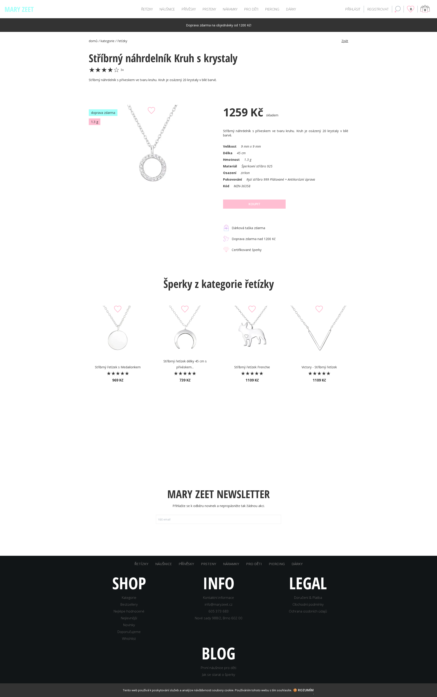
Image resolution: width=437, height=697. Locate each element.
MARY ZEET (19, 9)
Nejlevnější (129, 618)
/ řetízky (121, 41)
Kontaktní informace (218, 597)
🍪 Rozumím (303, 690)
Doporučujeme (129, 631)
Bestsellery (129, 604)
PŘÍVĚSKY (189, 9)
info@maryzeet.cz (218, 604)
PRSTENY (209, 9)
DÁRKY (291, 9)
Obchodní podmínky (308, 604)
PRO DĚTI (251, 9)
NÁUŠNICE (167, 9)
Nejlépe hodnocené (129, 611)
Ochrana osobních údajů (308, 611)
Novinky (129, 625)
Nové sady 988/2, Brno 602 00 (218, 618)
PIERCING (272, 9)
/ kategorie (107, 41)
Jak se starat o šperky (218, 674)
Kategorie (129, 597)
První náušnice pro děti (218, 667)
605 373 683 (218, 611)
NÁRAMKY (230, 9)
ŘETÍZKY (147, 9)
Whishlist (129, 638)
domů (93, 41)
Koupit (254, 204)
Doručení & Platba (308, 597)
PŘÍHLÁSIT (352, 9)
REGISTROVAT (378, 9)
